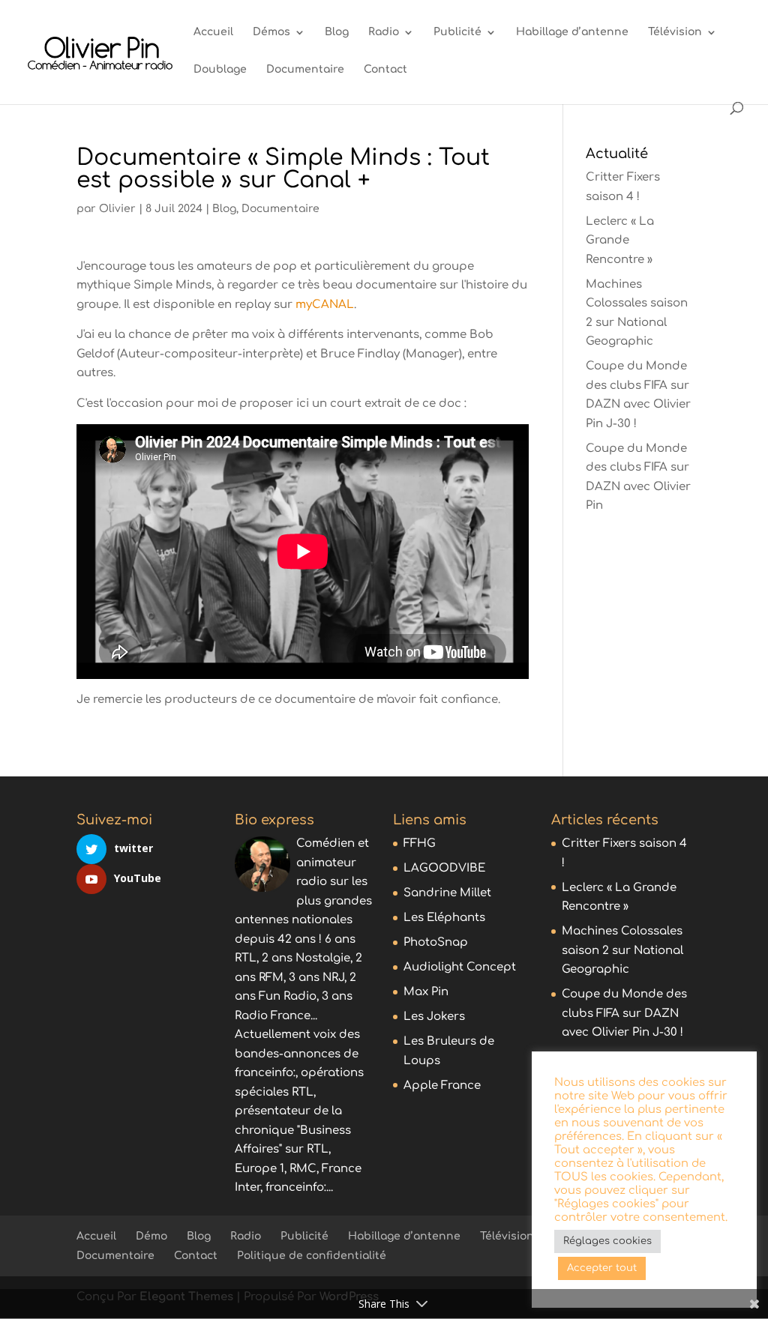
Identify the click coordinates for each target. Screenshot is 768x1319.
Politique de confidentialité (311, 1255)
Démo (151, 1236)
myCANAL (325, 304)
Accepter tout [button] (602, 1268)
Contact (385, 69)
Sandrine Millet (447, 893)
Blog (337, 32)
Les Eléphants (444, 917)
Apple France (442, 1085)
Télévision (675, 32)
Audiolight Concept (460, 967)
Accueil (213, 32)
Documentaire (305, 69)
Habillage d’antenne (572, 32)
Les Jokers (434, 1016)
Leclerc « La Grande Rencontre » (620, 240)
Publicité (458, 32)
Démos (271, 32)
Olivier (117, 208)
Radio (383, 32)
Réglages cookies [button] (607, 1241)
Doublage (220, 69)
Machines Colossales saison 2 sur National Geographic (622, 950)
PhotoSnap (436, 942)
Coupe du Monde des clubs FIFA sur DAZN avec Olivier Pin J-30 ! (624, 1013)
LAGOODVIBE (444, 868)
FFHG (420, 843)
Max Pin (426, 992)
